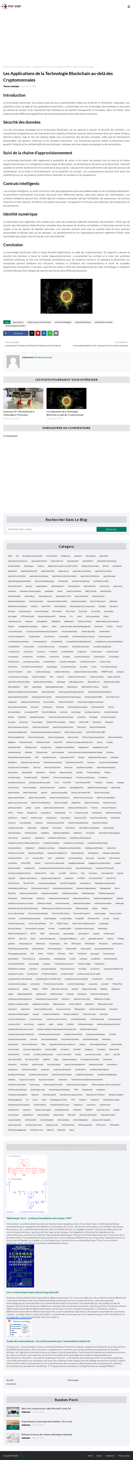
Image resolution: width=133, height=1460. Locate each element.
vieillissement (30, 1120)
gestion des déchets (16, 797)
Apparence (12, 571)
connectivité (27, 656)
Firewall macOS (30, 777)
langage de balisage (76, 863)
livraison (73, 873)
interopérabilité (77, 853)
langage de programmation (99, 863)
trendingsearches (62, 1110)
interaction (111, 848)
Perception (103, 943)
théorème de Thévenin (95, 1094)
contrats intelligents (63, 322)
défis (26, 687)
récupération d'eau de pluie (47, 999)
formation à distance (16, 782)
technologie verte (37, 1089)
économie (23, 722)
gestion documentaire (106, 797)
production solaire (15, 974)
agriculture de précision (17, 561)
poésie (73, 958)
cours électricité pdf (108, 666)
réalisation (115, 989)
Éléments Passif (43, 742)
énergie (110, 742)
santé (51, 1024)
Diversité (60, 707)
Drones (11, 717)
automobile (104, 586)
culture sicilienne (97, 677)
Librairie (21, 1455)
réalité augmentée (24, 994)
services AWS (50, 1049)
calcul (79, 616)
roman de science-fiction (56, 1019)
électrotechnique (115, 737)
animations (117, 566)
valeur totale (58, 1115)
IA (70, 812)
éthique (81, 757)
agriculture (103, 556)
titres (44, 1099)
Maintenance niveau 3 (40, 888)
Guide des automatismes (54, 807)
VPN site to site (36, 1130)
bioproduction (25, 611)
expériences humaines (106, 767)
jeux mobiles (114, 858)
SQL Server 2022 (32, 1059)
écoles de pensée (108, 717)
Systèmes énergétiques (107, 1074)
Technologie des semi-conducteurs (106, 1084)
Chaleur (11, 626)
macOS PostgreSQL (68, 883)
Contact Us (110, 1455)
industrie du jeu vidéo (55, 823)
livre (83, 873)
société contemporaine (43, 1054)
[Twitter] (32, 333)
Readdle (103, 989)
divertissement (97, 707)
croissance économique (18, 677)
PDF (65, 943)
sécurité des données (103, 322)
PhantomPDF (71, 948)
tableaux (11, 1079)
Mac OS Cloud (13, 883)
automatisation (58, 586)
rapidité (75, 989)
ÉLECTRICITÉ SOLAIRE (95, 732)
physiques (95, 953)
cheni (54, 626)
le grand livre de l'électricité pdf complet (55, 868)
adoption (78, 556)
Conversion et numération (32, 666)
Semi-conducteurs (29, 1044)
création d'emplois (62, 671)
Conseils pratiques (82, 656)
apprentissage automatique (19, 581)
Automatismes (90, 586)
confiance (53, 651)
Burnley (63, 616)
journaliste (12, 863)
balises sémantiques (16, 601)
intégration (29, 848)
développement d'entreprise (99, 692)
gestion (44, 792)
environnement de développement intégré (85, 752)
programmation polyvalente (76, 979)
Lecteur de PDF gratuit (105, 868)
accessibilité (51, 556)
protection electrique (76, 984)
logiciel (120, 873)
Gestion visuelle (60, 802)
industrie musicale (15, 828)
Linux (52, 873)
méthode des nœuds (103, 903)
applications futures (103, 571)
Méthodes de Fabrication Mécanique (23, 908)
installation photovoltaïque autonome (23, 843)
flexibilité (45, 777)
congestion (81, 651)
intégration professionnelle (70, 848)
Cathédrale (55, 621)
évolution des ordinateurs (18, 767)
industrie (38, 823)
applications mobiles (17, 576)
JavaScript (60, 858)
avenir (59, 591)
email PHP (58, 742)
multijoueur (104, 923)
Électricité (81, 727)
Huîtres (20, 812)
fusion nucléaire (29, 787)
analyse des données (90, 566)
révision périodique (97, 1009)
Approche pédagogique (44, 581)
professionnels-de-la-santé (89, 974)
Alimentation (88, 561)
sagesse (41, 1024)
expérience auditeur (85, 767)
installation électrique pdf (80, 838)
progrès (109, 979)
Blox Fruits (70, 611)
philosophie (86, 948)
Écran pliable (37, 722)
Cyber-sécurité (114, 677)
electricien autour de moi (18, 727)
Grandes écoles (109, 802)
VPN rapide (114, 1125)
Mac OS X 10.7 (28, 883)
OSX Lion (23, 938)
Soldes (78, 1054)
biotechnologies (41, 611)
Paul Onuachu (54, 943)
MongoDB (80, 918)
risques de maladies (51, 1014)
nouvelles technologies (84, 928)
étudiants (115, 757)
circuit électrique (15, 631)
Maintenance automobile (105, 883)
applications (18, 322)
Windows (62, 1130)
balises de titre (98, 596)
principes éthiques (48, 969)
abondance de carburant (32, 556)
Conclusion (28, 651)
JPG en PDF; (26, 863)
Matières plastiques (107, 893)
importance (65, 817)
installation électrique (57, 838)
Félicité (52, 772)
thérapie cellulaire (116, 1094)
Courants (83, 666)
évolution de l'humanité (108, 762)
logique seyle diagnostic (51, 878)
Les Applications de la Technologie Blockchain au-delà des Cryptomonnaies (65, 413)
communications (40, 641)
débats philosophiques (43, 682)
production (95, 969)
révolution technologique (18, 1014)
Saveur (60, 1024)
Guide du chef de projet (77, 807)
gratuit (28, 807)
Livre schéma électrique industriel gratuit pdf (32, 1292)
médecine (40, 898)
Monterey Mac (93, 918)
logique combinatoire (28, 878)
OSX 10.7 (11, 938)
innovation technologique (109, 833)
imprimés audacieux (98, 817)
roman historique (97, 1019)
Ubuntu (117, 1110)
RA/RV (45, 989)
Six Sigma (101, 1049)
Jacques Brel (37, 858)
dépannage (36, 687)
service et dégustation (32, 1049)
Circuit (119, 626)
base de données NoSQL (57, 601)
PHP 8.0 (50, 953)
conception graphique (102, 646)
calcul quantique (92, 616)
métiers (105, 908)
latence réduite (14, 868)
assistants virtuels (101, 581)
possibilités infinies (16, 964)
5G (17, 556)
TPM (73, 1099)
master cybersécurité (28, 893)
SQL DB (117, 1054)
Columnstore (49, 636)
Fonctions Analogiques (62, 777)
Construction (13, 661)
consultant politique (31, 661)
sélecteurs (106, 1039)
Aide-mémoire (57, 561)
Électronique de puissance (93, 737)
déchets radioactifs (112, 682)
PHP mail (61, 953)
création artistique (42, 671)
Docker (111, 707)
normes (51, 928)
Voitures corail (52, 1125)
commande (63, 636)
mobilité (11, 918)
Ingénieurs (77, 833)
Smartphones (13, 1054)
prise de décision (67, 969)
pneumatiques (60, 958)
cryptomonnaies (39, 677)
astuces (29, 586)
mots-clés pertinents (37, 923)
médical (119, 898)
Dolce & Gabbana (49, 712)
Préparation (99, 964)
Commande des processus (83, 636)
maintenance (85, 883)
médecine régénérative (103, 898)
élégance (11, 742)
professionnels (67, 974)
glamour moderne (92, 802)
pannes (110, 938)
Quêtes (35, 989)
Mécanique (12, 898)
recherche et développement (20, 999)
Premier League (84, 964)
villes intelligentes (80, 1120)
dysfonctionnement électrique (60, 717)
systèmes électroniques (62, 1074)
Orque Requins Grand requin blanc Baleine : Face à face (46, 1421)
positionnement (110, 958)
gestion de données (59, 792)
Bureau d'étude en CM (46, 616)
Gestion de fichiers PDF (80, 792)
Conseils (66, 656)
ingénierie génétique (61, 833)
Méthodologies (82, 908)
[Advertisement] (66, 38)
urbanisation (28, 1115)
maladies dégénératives (86, 888)
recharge (70, 994)
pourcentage (33, 964)
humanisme (32, 812)
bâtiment (113, 601)
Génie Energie (13, 792)
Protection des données (53, 984)
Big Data (102, 606)
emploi (100, 742)
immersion (12, 817)
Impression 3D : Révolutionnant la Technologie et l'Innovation (19, 413)
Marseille (12, 893)
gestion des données (37, 797)
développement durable (18, 697)
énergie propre (31, 747)
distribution (47, 707)
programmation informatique (20, 979)
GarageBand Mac (77, 787)
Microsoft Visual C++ (82, 913)
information (70, 828)
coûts (29, 671)
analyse (40, 566)
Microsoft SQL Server (61, 913)
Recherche (82, 994)
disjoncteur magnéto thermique (90, 702)
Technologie (72, 1380)
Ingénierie (45, 833)
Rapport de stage (89, 989)
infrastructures (31, 833)
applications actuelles (82, 571)
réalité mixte (41, 994)
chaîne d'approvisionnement (39, 322)
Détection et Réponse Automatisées (22, 692)
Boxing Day (108, 611)
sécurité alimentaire (49, 1039)
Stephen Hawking (69, 1059)
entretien (28, 752)
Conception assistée (80, 646)
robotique (104, 1014)
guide (37, 807)
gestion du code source (17, 802)
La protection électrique (54, 863)
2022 (10, 556)
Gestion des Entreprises (59, 797)
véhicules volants (108, 1115)
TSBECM (88, 1110)
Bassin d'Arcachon (97, 601)
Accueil (6, 66)
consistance (114, 656)
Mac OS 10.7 (111, 878)
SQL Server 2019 (14, 1059)
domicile (63, 712)
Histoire (94, 807)
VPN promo (101, 1125)
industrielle (31, 828)
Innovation (11, 1384)
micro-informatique (16, 913)
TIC (27, 1099)
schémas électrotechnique (49, 1034)
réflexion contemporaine (18, 1004)
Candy (106, 616)
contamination (49, 661)
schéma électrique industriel (108, 1024)
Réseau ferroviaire (105, 1004)
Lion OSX (62, 873)
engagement (84, 747)
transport (27, 1110)
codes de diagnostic (16, 636)
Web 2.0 (50, 1130)
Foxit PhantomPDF (83, 782)
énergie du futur (14, 747)
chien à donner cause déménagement (75, 626)
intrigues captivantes (111, 853)
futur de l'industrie (47, 787)
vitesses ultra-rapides (101, 1120)
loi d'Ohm (81, 878)
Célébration (69, 621)
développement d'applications (71, 692)
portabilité (95, 958)
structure (24, 1064)
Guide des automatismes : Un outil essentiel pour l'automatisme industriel (48, 1341)
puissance (93, 984)
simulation (64, 1049)
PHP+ (71, 953)
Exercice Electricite (52, 767)
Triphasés (77, 1110)
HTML (10, 812)
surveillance (112, 1064)
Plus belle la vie (29, 958)
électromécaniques (36, 737)
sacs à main (29, 1024)
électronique (73, 737)
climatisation (104, 631)
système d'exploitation (99, 1069)
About (99, 1455)
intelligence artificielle (94, 848)
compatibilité (56, 641)
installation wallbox (51, 843)
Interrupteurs (93, 853)
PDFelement (90, 943)
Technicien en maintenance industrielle (87, 1079)
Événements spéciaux (53, 762)
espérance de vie (49, 757)
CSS (51, 677)
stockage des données (90, 1059)
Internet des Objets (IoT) (57, 853)
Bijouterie (114, 606)
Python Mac (117, 984)
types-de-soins (103, 1110)
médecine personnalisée (59, 898)
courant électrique (68, 666)
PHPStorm (82, 953)
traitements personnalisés (19, 1104)
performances (38, 948)
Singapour (89, 1049)
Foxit (56, 782)
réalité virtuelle (56, 994)
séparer (82, 1044)
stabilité (46, 1059)
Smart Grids (114, 1049)
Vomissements (68, 1125)
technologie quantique (17, 1089)
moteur (116, 918)
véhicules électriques (88, 1115)
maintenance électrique (17, 888)
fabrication (40, 772)
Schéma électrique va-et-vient (20, 1029)
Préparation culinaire (16, 969)
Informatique (108, 828)
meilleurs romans (44, 903)
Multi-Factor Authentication (84, 923)
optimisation (83, 933)
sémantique (13, 1044)
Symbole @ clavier (29, 1069)
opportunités (68, 933)
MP (51, 923)
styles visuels (37, 1064)
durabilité (22, 717)
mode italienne (50, 918)
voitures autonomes (33, 1125)
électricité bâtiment (98, 727)
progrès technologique (17, 984)
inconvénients (25, 823)
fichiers (107, 772)
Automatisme (73, 586)
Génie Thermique (30, 792)
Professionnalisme (49, 974)
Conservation (99, 656)
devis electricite (112, 697)
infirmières (57, 828)
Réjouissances (59, 1004)
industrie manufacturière (78, 823)
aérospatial (90, 556)
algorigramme (73, 561)
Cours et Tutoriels (15, 671)
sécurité (33, 1039)
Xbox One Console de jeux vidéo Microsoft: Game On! (46, 1408)
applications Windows (90, 576)
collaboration (34, 636)
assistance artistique (80, 581)
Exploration (13, 772)
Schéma (70, 1024)
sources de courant (93, 1054)
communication (104, 636)
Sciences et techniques (95, 1034)
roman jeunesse (114, 1019)
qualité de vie (13, 989)
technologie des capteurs (77, 1084)
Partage (120, 938)
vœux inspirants (14, 1125)
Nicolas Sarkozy (14, 928)
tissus (35, 1099)
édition (72, 722)
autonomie (117, 586)
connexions (54, 656)
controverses (105, 661)
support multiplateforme (75, 1064)
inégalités (44, 828)
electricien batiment (40, 727)
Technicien (62, 1079)
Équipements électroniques (19, 757)
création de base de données (85, 671)
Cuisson (60, 677)
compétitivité (13, 646)
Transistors (78, 1104)
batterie (34, 606)
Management (105, 888)
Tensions (35, 1094)
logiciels (11, 878)
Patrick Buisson (25, 943)
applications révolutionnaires (64, 576)
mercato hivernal (62, 903)
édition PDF (84, 722)
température (87, 1089)
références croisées (102, 999)
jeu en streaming (75, 858)
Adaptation (65, 556)
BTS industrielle (27, 616)
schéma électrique (85, 1024)
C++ (71, 616)
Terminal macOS (49, 1094)
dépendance (72, 687)
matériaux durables (70, 893)
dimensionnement (66, 702)
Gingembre (76, 802)
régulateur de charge (40, 1004)
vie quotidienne (14, 1120)
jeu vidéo (101, 858)
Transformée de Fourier (59, 1104)
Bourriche (83, 611)
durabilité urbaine (37, 717)
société (26, 1054)
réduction (66, 999)
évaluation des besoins (30, 762)
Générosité (115, 787)
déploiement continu (89, 687)
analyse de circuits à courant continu (63, 566)
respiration (25, 1009)
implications (51, 817)
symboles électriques (62, 1069)
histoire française (109, 807)
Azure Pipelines (14, 596)
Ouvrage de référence (68, 938)
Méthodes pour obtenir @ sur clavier (57, 908)
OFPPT (33, 933)
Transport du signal (43, 1110)
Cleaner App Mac (88, 631)
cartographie (42, 621)
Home (90, 1455)
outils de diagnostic (47, 938)
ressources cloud (63, 1009)
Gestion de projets (101, 792)
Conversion (13, 666)
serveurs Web (116, 1044)
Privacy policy (124, 1455)
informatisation (14, 833)
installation (39, 838)
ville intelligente (46, 1120)
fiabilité (79, 772)
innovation (90, 833)
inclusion (12, 823)
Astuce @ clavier (15, 586)
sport (107, 1054)
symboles (45, 1069)
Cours (93, 666)
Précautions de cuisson (64, 964)
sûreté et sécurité (96, 1064)
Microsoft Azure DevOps (38, 913)
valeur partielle (43, 1115)
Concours (41, 651)
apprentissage (109, 576)
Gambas (62, 787)
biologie (11, 611)
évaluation (12, 762)
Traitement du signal (111, 1099)
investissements (15, 858)
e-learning (81, 717)
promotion (35, 984)
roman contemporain (16, 1019)
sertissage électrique (98, 1044)
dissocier (35, 707)
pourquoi (46, 964)
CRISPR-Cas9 (106, 671)
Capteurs (29, 621)
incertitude (115, 817)
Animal (106, 566)
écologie (11, 722)
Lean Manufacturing (84, 868)
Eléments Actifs (25, 742)
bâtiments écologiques (17, 606)
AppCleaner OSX (47, 571)
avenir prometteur (73, 591)
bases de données (78, 601)
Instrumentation (14, 848)
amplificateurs (14, 566)
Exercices (68, 767)
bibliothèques (60, 606)
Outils (33, 938)
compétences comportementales (109, 641)
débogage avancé (76, 682)
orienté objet (109, 933)
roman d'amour (36, 1019)
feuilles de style (66, 772)
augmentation (42, 586)
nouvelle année (65, 928)
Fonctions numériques (85, 777)
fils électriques (14, 777)
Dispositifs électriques (17, 707)
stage (56, 1059)
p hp (82, 938)
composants (28, 646)
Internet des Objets (36, 853)
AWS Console (90, 591)
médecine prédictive (81, 898)
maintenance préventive (62, 888)
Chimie (110, 626)
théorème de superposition (71, 1094)
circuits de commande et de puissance (41, 631)
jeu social (90, 858)
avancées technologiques (30, 591)
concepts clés (14, 651)
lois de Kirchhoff (95, 878)
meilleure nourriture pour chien (20, 903)
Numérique (102, 928)
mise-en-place (115, 913)
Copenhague (52, 666)
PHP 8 (40, 953)
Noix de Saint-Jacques (34, 928)
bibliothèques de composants (82, 606)
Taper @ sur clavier (27, 1079)
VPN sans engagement (17, 1130)
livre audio (93, 873)
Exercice (36, 767)
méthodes (119, 903)
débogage (61, 682)
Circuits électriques (69, 631)
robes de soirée (89, 1014)
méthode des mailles (82, 903)
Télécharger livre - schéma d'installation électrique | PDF (39, 1218)
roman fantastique (78, 1019)
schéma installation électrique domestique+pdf (56, 1029)
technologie (34, 1084)
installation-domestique (74, 843)
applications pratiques (39, 576)
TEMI (76, 1089)
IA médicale (97, 812)
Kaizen (37, 863)
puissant (105, 984)
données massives (92, 712)
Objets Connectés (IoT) (17, 933)
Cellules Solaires (84, 621)
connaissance (96, 651)
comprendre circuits (46, 646)
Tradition (82, 1099)
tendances (101, 1089)
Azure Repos (30, 596)
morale (106, 918)
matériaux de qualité (49, 893)
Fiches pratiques (93, 772)
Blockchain (57, 611)
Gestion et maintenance (40, 802)
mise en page (100, 913)
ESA (36, 757)
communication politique (18, 641)
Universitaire (13, 1115)
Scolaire (112, 1034)
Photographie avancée (17, 953)
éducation (97, 722)
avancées (12, 591)
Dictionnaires (49, 702)
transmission (105, 1104)
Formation (103, 777)
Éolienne (110, 752)
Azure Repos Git (45, 596)
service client (13, 1049)
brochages (12, 616)
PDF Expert (76, 943)
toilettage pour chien (58, 1099)
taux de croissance (46, 1079)
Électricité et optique (73, 732)
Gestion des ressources (83, 797)
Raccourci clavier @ (60, 989)
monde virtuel (66, 918)
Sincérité (77, 1049)
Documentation (14, 712)
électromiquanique (56, 737)
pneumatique (44, 958)
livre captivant (107, 873)
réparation (89, 1004)
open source (54, 933)
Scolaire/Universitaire (17, 1039)
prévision (33, 969)
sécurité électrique (90, 1039)
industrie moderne (99, 823)
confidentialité (67, 651)
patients (11, 943)
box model (95, 611)
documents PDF (31, 712)
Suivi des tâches (53, 1064)
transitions (91, 1104)
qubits (25, 989)
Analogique (28, 566)
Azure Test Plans (81, 596)
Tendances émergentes (17, 1094)
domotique (76, 712)
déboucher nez (94, 682)
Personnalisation (55, 948)
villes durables (63, 1120)
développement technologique (68, 697)
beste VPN (46, 606)
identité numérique (83, 322)
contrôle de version (88, 661)
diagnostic (12, 702)
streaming (12, 1064)
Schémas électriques (88, 1029)
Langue (118, 863)
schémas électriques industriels (21, 1034)
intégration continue (46, 848)
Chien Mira (98, 626)
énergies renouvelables (64, 747)
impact (24, 817)
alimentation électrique (106, 561)
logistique (69, 878)
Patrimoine (40, 943)
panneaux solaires (95, 938)
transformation (40, 1104)
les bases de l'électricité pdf (19, 873)
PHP (32, 953)
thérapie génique (15, 1099)
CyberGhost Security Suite (19, 682)
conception (63, 646)
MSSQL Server (62, 923)
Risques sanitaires (71, 1014)
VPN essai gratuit (85, 1125)
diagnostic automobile (30, 702)
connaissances (112, 651)
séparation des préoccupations (62, 1044)
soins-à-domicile (64, 1054)
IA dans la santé (81, 812)
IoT (27, 858)
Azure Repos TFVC (63, 596)
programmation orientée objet (48, 979)
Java (49, 858)
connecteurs (13, 656)
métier (94, 908)
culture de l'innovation (77, 677)
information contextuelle (89, 828)
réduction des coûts (82, 999)
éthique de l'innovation (97, 757)
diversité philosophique (77, 707)
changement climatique (27, 626)
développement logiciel (41, 697)
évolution (91, 762)
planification (13, 958)
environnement (58, 752)
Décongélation (14, 687)
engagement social (100, 747)
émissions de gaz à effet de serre (79, 742)
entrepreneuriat (14, 752)
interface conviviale (16, 853)
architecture (63, 581)
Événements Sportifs (74, 762)
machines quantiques (47, 883)
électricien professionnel (63, 727)
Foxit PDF (67, 782)
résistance (12, 1009)
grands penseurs (15, 807)
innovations (13, 838)
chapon (45, 626)
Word (72, 1130)
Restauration (80, 1009)
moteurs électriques (16, 923)
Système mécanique (16, 1074)
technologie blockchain (20, 66)
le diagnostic (29, 868)
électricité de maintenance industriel (46, 732)
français (109, 782)
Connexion (41, 656)
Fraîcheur (98, 782)
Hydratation (46, 812)
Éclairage (93, 717)
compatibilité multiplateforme (78, 641)
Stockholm (107, 1059)
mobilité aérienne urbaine (29, 918)
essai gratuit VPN (67, 757)
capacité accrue (14, 621)
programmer (97, 979)
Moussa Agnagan (11, 86)
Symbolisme (80, 1069)
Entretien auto (42, 752)
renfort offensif (75, 1004)
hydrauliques (60, 812)
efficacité (109, 722)
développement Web (93, 697)
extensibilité (27, 772)
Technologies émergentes (59, 1089)
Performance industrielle (18, 948)
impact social (36, 817)
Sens (43, 1044)
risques (36, 1014)
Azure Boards (105, 591)
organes (96, 933)
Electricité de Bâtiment (17, 732)
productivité (32, 974)
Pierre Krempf (109, 953)
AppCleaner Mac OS (29, 571)
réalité (10, 994)
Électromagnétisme (16, 737)
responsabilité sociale (43, 1009)
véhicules (71, 1115)
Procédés (82, 969)
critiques (120, 671)
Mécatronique (26, 898)
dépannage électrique (54, 687)
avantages (49, 591)
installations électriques (98, 843)
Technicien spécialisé (17, 1084)
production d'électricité (113, 969)
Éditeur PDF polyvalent (55, 722)
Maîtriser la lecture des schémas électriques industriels (46, 1434)
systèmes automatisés (38, 1074)
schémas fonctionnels (73, 1034)
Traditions (94, 1099)
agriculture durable (39, 561)
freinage (120, 782)
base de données (36, 601)
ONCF (42, 933)
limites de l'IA (40, 873)
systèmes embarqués (84, 1074)
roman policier (14, 1024)
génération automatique (97, 787)
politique (83, 958)
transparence (13, 1110)
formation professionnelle (39, 782)
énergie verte (46, 747)
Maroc (117, 888)
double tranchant (111, 712)
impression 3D (80, 817)
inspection (26, 838)
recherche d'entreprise (99, 994)
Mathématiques (88, 893)
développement (48, 692)
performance (117, 943)
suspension (13, 1069)
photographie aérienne (104, 948)
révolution (113, 1009)
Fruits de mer (13, 787)
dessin (105, 687)
